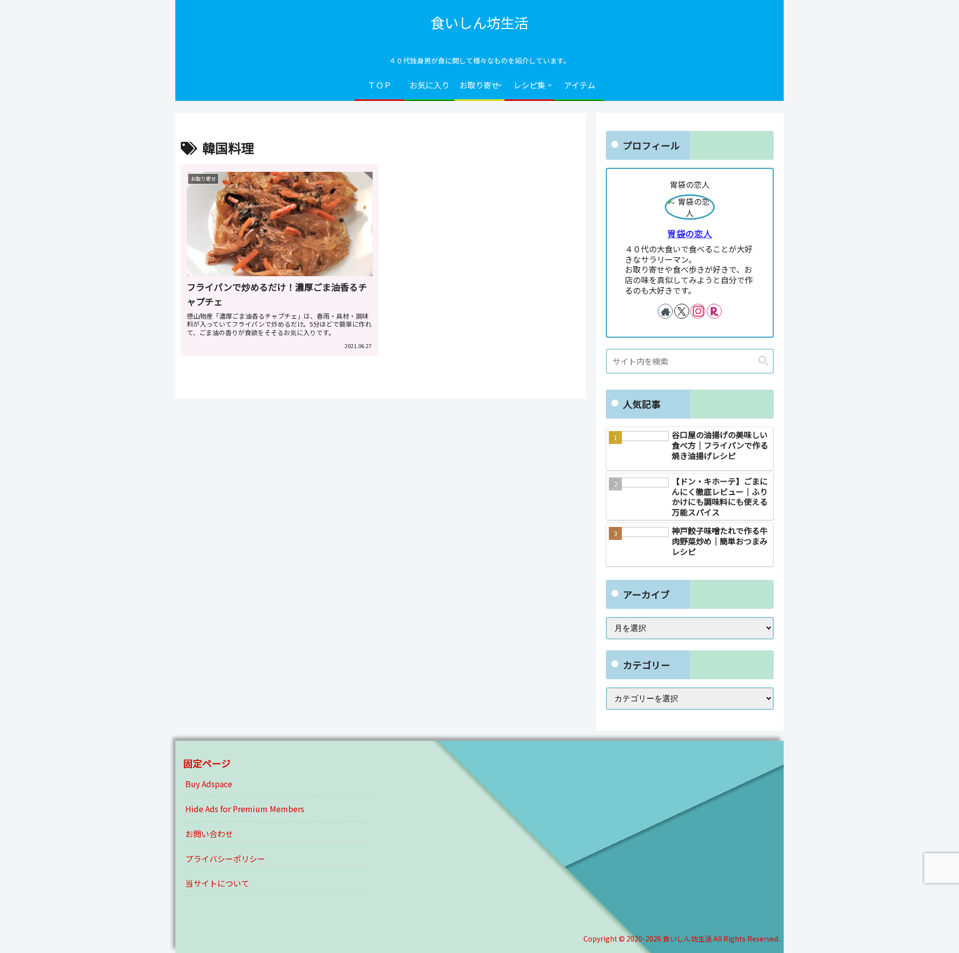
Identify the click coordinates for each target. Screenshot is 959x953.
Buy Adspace (208, 784)
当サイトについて (217, 883)
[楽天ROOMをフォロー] (714, 311)
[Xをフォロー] (681, 311)
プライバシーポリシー (225, 859)
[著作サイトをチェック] (665, 311)
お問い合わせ (209, 834)
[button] (763, 361)
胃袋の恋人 (689, 233)
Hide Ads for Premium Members (244, 809)
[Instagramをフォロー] (697, 311)
